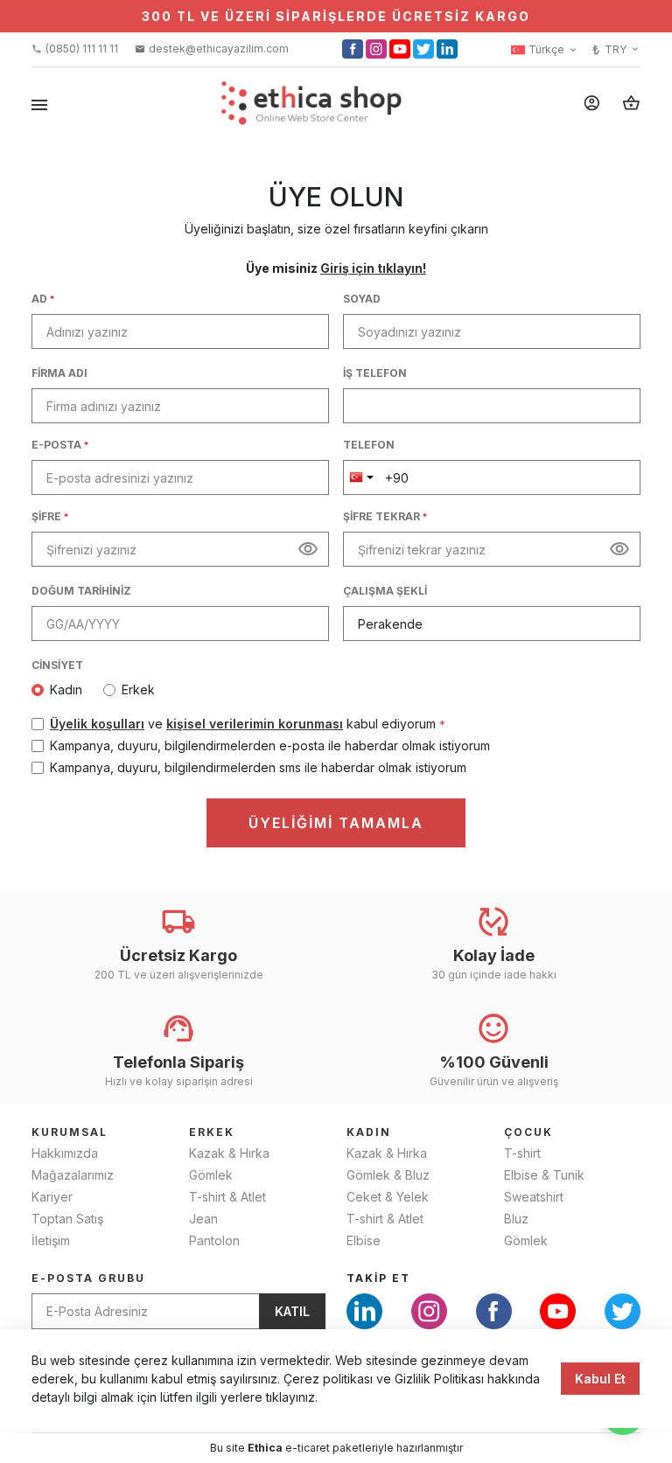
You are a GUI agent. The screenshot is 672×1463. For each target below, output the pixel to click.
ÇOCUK (528, 1132)
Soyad (362, 298)
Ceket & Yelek (387, 1196)
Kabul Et (600, 1378)
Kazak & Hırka (229, 1153)
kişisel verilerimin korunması (254, 723)
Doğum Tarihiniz (81, 590)
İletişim (51, 1240)
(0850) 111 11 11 (75, 48)
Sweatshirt (534, 1196)
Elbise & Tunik (544, 1174)
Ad (43, 298)
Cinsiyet (57, 665)
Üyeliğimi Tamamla (336, 823)
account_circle (592, 103)
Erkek (138, 689)
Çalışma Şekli (385, 590)
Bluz (516, 1218)
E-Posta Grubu (88, 1278)
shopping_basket (631, 103)
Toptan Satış (67, 1218)
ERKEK (211, 1132)
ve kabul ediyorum (247, 723)
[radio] (66, 689)
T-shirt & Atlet (227, 1196)
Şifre (50, 516)
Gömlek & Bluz (388, 1174)
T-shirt (522, 1153)
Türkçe (553, 49)
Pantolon (214, 1240)
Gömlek (211, 1174)
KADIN (368, 1132)
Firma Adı (60, 373)
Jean (203, 1218)
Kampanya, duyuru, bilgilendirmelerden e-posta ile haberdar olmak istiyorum (270, 745)
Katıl (292, 1311)
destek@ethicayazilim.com (212, 48)
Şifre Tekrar (385, 516)
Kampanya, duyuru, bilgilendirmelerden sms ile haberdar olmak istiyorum (258, 767)
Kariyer (52, 1196)
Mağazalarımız (73, 1174)
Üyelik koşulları (97, 723)
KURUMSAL (70, 1132)
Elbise (363, 1240)
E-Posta (60, 444)
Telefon (369, 444)
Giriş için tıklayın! (373, 268)
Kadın (66, 689)
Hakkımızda (65, 1153)
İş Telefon (375, 373)
